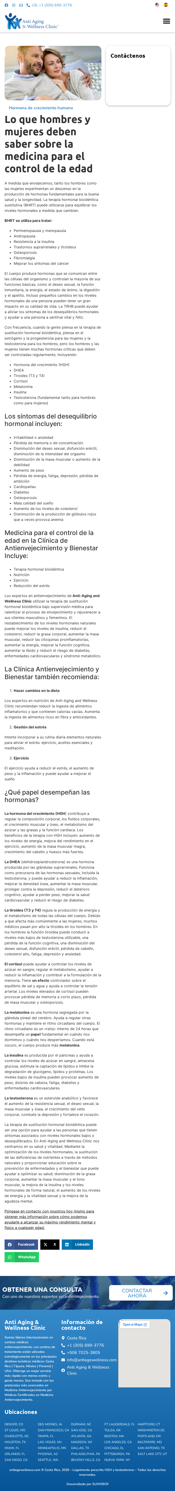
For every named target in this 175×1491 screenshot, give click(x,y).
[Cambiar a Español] (166, 4)
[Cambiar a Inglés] (157, 4)
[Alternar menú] (166, 21)
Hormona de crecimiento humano (41, 108)
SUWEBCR (100, 1484)
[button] (21, 1244)
